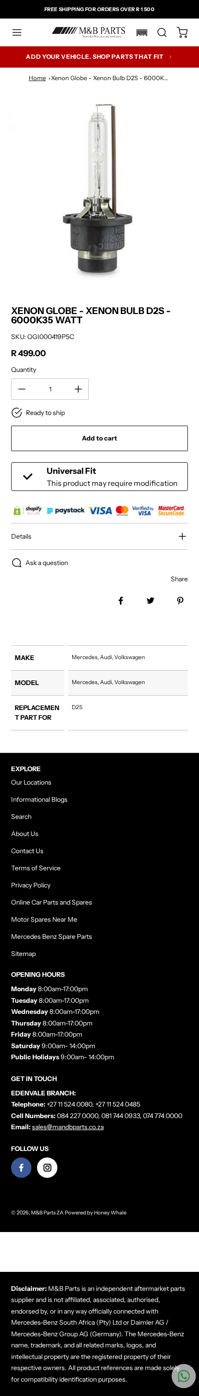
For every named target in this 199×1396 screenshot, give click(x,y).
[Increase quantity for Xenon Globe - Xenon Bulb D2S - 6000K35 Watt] (78, 389)
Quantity (23, 369)
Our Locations (31, 782)
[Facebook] (21, 1167)
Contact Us (27, 851)
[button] (21, 32)
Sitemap (23, 954)
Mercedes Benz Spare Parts (51, 936)
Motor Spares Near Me (44, 919)
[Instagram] (47, 1167)
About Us (24, 834)
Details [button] (21, 536)
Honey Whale (110, 1212)
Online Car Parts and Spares (51, 902)
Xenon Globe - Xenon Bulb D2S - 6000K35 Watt (118, 78)
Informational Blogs (39, 799)
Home (37, 78)
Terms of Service (36, 868)
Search (21, 816)
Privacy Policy (30, 885)
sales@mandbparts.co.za (68, 1127)
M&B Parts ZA (47, 1212)
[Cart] (178, 32)
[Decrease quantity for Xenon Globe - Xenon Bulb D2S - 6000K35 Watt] (22, 389)
